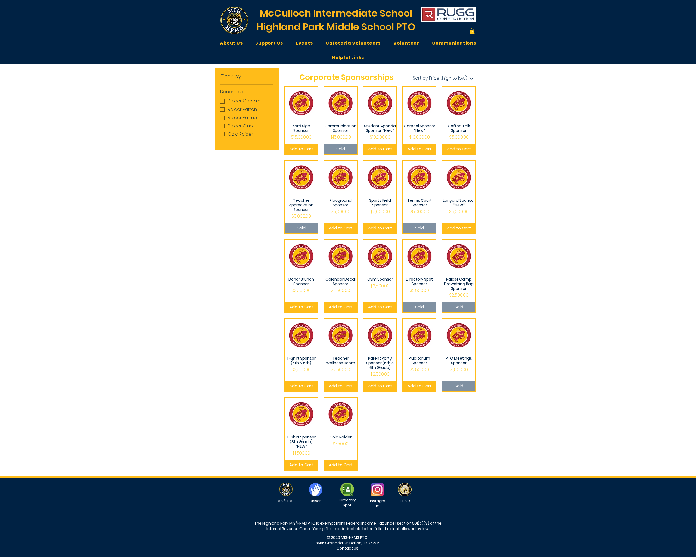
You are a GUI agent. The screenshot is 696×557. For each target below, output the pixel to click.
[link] (472, 31)
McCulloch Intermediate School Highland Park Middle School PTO (335, 20)
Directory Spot (347, 502)
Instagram (377, 503)
